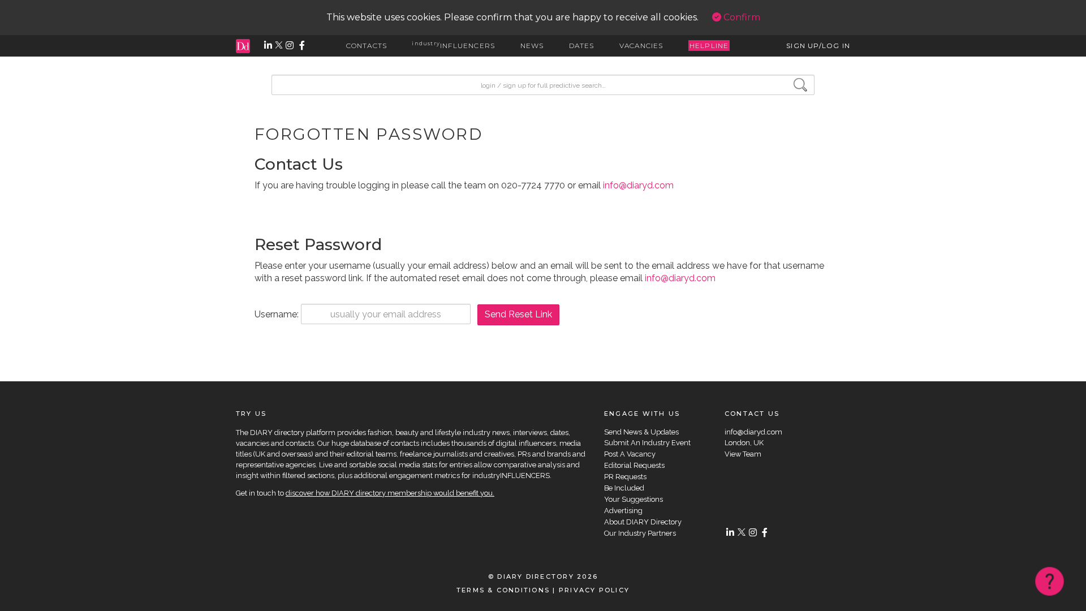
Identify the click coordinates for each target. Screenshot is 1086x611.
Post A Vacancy (630, 454)
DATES (581, 45)
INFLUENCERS (453, 45)
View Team (743, 454)
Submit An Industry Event (647, 442)
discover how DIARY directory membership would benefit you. (390, 493)
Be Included (624, 488)
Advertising (623, 510)
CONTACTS (366, 45)
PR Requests (625, 476)
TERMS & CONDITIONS (503, 590)
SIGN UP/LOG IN (818, 45)
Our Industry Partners (640, 533)
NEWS (532, 45)
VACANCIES (641, 45)
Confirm (740, 17)
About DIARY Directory (643, 522)
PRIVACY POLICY (594, 590)
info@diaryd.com (638, 185)
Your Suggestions (633, 499)
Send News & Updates (641, 432)
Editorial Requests (634, 465)
